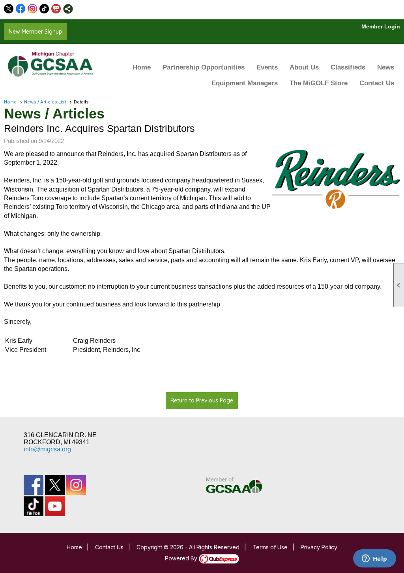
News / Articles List (45, 102)
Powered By (182, 558)
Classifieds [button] (348, 67)
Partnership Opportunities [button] (204, 67)
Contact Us (376, 83)
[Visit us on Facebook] (21, 9)
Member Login (380, 26)
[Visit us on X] (9, 9)
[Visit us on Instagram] (32, 9)
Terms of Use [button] (270, 547)
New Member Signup (35, 31)
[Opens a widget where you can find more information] (374, 559)
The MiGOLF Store (319, 83)
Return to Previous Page (201, 400)
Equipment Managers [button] (244, 83)
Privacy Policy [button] (319, 547)
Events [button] (267, 67)
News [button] (385, 67)
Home (142, 67)
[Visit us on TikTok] (44, 9)
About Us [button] (304, 67)
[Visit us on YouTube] (56, 9)
